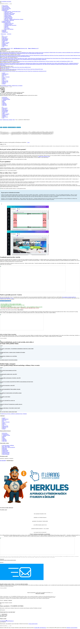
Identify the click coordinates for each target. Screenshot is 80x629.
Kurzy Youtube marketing (18, 64)
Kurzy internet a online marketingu (58, 63)
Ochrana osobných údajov (33, 623)
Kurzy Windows (29, 52)
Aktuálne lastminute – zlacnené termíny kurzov (12, 11)
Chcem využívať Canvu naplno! (5, 300)
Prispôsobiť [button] (2, 559)
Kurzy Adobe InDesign (73, 58)
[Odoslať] (10, 625)
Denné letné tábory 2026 (6, 8)
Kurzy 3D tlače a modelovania (64, 58)
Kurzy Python (27, 71)
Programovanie (4, 40)
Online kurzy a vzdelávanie (9, 14)
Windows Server (5, 45)
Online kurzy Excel (76, 55)
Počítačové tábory (53, 52)
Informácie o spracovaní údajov (72, 627)
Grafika (3, 41)
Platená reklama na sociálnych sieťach (69, 64)
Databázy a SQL (5, 43)
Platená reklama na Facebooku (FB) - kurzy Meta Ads (39, 64)
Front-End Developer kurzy (17, 61)
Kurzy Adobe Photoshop (37, 58)
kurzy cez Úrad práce (6, 76)
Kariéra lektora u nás (5, 453)
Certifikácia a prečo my (8, 24)
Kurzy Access (65, 55)
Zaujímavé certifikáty (5, 452)
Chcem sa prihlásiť (3, 338)
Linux (3, 46)
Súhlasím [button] (1, 600)
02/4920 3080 (3, 620)
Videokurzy (4, 103)
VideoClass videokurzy (8, 18)
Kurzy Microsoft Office (10, 55)
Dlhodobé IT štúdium (8, 16)
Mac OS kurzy (22, 53)
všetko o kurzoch (5, 80)
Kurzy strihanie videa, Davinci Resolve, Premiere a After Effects (11, 58)
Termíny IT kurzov (7, 15)
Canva (1, 127)
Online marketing (5, 38)
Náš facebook (4, 449)
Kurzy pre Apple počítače (30, 53)
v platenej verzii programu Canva (43, 156)
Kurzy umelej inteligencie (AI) (11, 52)
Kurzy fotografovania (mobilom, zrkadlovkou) (38, 59)
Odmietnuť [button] (10, 600)
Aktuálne (3, 72)
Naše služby (4, 30)
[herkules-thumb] (36, 505)
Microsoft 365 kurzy (26, 56)
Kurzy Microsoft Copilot (39, 53)
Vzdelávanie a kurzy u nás (8, 23)
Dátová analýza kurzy (13, 69)
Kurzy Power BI (3, 55)
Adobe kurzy (13, 59)
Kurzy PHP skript (40, 61)
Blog (3, 75)
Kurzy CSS (45, 61)
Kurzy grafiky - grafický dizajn (27, 58)
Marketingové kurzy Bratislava (31, 63)
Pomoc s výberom (5, 73)
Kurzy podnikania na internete (14, 63)
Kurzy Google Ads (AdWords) (8, 64)
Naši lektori (6, 26)
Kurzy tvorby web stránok (26, 61)
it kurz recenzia (19, 127)
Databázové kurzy (20, 69)
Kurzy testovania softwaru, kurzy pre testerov (8, 71)
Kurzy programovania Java (20, 71)
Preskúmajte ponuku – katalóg (9, 13)
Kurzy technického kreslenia (25, 59)
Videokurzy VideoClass (6, 21)
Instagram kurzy (22, 63)
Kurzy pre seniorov (35, 52)
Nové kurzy (9, 33)
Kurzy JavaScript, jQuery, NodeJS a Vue (54, 61)
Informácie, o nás (5, 81)
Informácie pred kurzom (6, 22)
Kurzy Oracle (30, 69)
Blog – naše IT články (6, 446)
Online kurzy (4, 104)
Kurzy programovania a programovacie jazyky (38, 71)
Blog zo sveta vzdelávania (8, 29)
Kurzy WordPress (3, 61)
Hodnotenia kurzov (5, 9)
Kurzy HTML (34, 61)
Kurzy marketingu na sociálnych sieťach (55, 64)
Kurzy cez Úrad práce (6, 7)
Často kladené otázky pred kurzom (10, 25)
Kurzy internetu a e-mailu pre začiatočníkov (63, 52)
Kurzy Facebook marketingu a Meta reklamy (44, 63)
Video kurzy (18, 59)
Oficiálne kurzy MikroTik (4, 67)
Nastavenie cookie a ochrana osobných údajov (8, 560)
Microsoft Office (5, 39)
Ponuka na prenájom (5, 454)
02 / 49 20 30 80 (3, 460)
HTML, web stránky (5, 42)
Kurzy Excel (4, 37)
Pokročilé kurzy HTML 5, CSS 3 (67, 61)
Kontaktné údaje (5, 32)
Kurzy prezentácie (59, 55)
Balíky (3, 101)
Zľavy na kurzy (7, 28)
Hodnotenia (4, 78)
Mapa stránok (4, 448)
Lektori (3, 77)
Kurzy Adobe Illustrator (46, 58)
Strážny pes (6, 27)
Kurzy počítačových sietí (26, 67)
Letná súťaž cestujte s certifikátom (8, 445)
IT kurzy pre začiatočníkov (21, 52)
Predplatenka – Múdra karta (9, 20)
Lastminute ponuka (5, 6)
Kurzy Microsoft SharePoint (10, 56)
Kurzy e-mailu (73, 52)
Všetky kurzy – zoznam (8, 12)
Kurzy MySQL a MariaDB (4, 69)
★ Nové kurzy (4, 97)
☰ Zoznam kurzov (5, 98)
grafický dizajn (5, 127)
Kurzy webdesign (9, 61)
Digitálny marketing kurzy (4, 63)
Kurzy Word (49, 55)
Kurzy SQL (26, 69)
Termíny (3, 102)
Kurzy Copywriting (26, 64)
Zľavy (3, 79)
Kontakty (3, 83)
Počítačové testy (5, 451)
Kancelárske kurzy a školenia (15, 53)
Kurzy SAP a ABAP (19, 56)
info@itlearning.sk (10, 620)
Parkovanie (4, 31)
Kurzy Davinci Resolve (54, 58)
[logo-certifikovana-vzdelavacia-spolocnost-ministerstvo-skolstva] (37, 554)
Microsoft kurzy (2, 56)
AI (2, 35)
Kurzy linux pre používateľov (44, 52)
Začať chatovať (4, 614)
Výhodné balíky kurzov (8, 17)
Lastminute (4, 100)
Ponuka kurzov (4, 10)
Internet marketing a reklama (12, 127)
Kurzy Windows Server (13, 67)
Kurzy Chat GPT (3, 52)
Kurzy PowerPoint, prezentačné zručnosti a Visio (22, 55)
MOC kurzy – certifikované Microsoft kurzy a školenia (13, 19)
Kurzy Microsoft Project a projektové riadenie (39, 55)
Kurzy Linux (19, 67)
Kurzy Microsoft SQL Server (38, 69)
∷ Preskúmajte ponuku (6, 99)
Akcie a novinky (5, 5)
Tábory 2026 (4, 105)
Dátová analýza (5, 36)
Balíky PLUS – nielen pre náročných (8, 447)
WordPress (4, 44)
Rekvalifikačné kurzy (6, 53)
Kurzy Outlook (70, 55)
